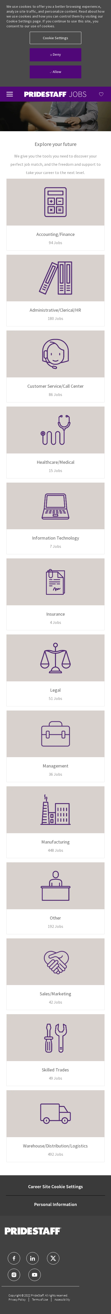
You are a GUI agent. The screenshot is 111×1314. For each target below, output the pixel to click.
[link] (55, 94)
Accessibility (62, 1299)
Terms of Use (40, 1299)
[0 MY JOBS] (95, 94)
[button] (55, 38)
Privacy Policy (17, 1299)
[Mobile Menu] (9, 93)
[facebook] (14, 1258)
